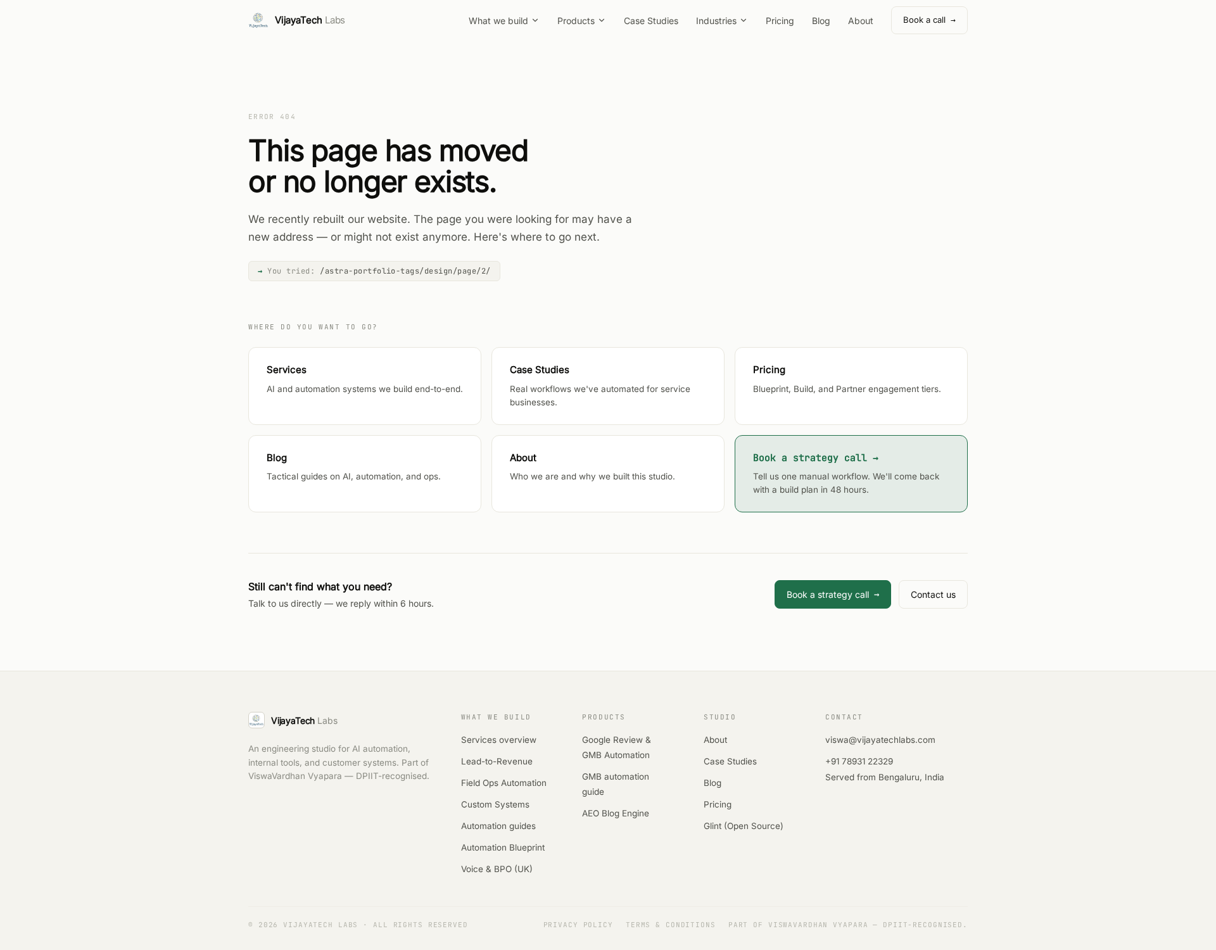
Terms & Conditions (671, 924)
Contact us (933, 594)
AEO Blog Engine (615, 813)
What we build (498, 20)
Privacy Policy (578, 924)
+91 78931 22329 (859, 761)
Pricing (780, 20)
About (860, 20)
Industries (716, 20)
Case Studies (651, 20)
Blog (821, 20)
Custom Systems (495, 804)
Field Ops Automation (504, 783)
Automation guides (498, 826)
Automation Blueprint (503, 847)
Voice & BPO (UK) (497, 869)
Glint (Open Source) (743, 826)
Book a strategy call (833, 594)
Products (576, 20)
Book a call (929, 20)
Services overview (498, 740)
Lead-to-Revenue (497, 761)
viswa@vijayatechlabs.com (880, 740)
